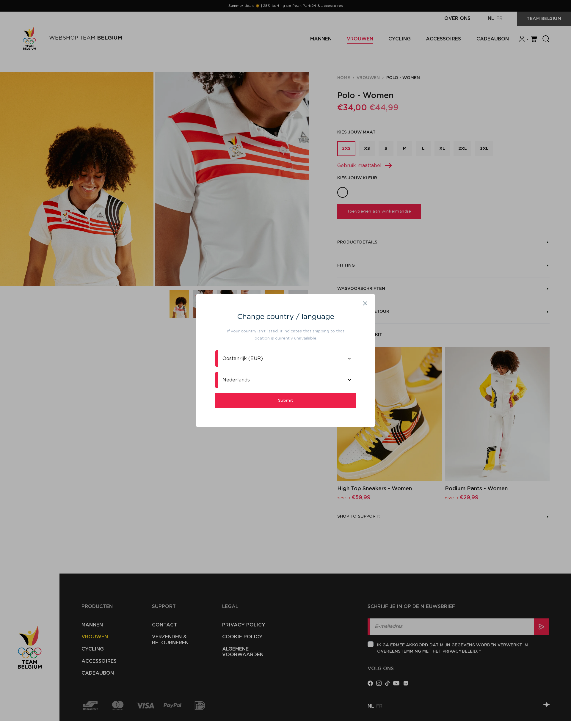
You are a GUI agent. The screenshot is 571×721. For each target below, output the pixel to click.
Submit (285, 400)
